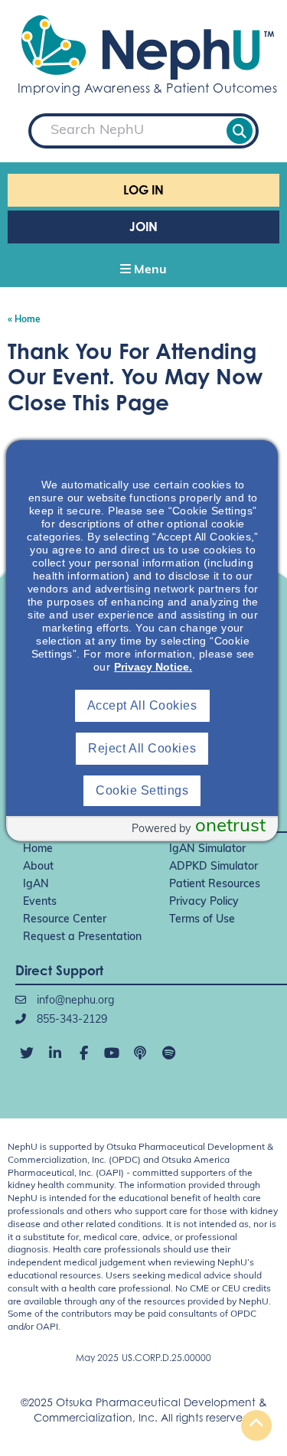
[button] (143, 271)
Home (38, 849)
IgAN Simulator (207, 849)
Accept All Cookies (142, 705)
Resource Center (64, 920)
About (38, 867)
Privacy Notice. (153, 667)
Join (143, 226)
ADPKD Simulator (213, 867)
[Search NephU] (240, 131)
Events (40, 902)
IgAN (36, 884)
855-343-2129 (70, 1020)
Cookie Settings (142, 790)
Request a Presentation (82, 937)
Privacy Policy (204, 902)
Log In (143, 190)
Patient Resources (214, 884)
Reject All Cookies (142, 748)
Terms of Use (202, 920)
